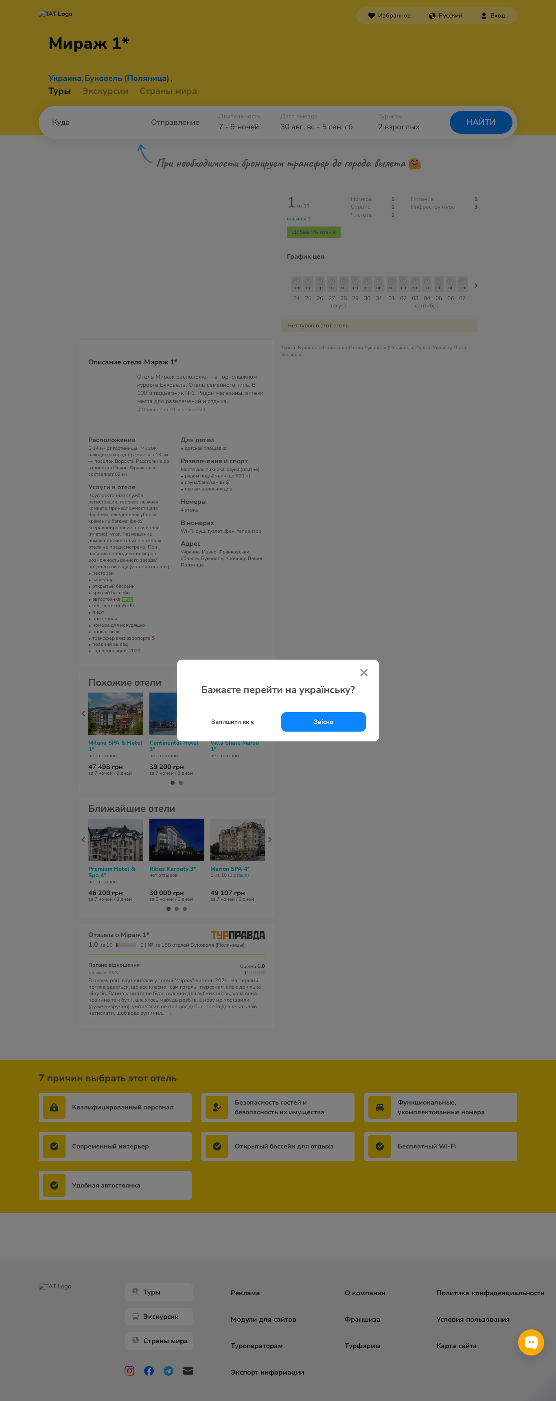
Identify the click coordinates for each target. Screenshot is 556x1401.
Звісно (323, 722)
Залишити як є (232, 722)
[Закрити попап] (364, 673)
